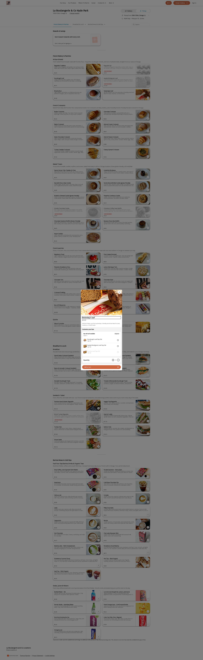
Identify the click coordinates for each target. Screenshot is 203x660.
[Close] (119, 292)
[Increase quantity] (118, 360)
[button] (101, 302)
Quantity (86, 360)
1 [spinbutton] (115, 360)
